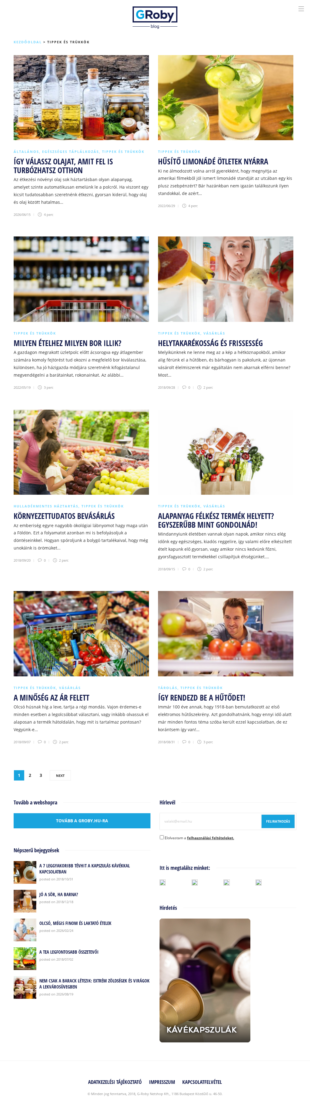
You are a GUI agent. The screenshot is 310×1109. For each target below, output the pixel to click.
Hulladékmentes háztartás (46, 506)
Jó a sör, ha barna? (58, 894)
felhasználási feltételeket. (210, 837)
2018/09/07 (22, 742)
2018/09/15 (166, 569)
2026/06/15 (22, 214)
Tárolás (167, 687)
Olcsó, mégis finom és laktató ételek (75, 923)
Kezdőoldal (28, 42)
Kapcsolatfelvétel (202, 1081)
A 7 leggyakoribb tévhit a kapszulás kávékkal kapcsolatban (84, 869)
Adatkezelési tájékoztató (115, 1081)
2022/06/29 (166, 205)
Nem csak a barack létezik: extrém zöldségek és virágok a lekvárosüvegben (94, 984)
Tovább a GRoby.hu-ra (82, 820)
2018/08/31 (166, 742)
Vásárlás (214, 333)
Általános (26, 151)
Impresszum (162, 1081)
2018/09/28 (166, 387)
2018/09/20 (22, 560)
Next (60, 775)
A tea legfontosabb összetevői (69, 952)
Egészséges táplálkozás (70, 151)
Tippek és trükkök (123, 151)
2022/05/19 (22, 387)
